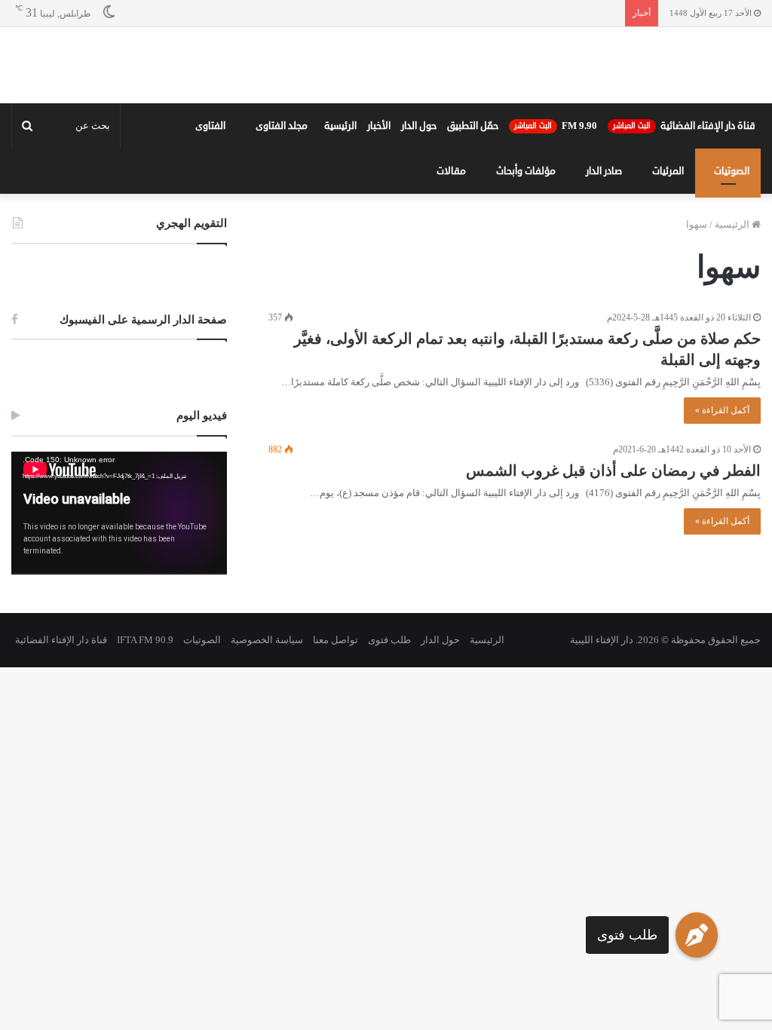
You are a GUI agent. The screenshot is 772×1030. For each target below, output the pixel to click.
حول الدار (419, 227)
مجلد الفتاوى (282, 227)
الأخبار (379, 227)
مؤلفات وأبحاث (526, 272)
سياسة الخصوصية (267, 740)
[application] (119, 613)
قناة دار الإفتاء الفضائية (684, 227)
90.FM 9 (555, 227)
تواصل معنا (335, 740)
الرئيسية (340, 227)
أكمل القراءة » (722, 511)
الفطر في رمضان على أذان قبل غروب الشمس (613, 571)
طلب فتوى (627, 935)
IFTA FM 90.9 (145, 740)
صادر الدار (604, 272)
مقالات (451, 272)
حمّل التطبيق (472, 227)
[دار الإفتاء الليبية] (386, 115)
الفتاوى (210, 227)
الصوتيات (731, 272)
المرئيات (668, 272)
